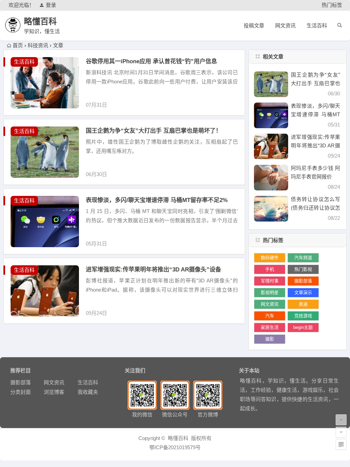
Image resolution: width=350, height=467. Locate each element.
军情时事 (270, 280)
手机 (269, 269)
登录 (51, 5)
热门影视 (303, 269)
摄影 (269, 339)
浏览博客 (54, 392)
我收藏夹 (88, 392)
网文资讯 (285, 25)
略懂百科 (40, 21)
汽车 (269, 315)
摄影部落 (303, 280)
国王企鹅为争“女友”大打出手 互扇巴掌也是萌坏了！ (153, 131)
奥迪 (303, 304)
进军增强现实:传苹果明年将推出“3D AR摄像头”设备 (153, 269)
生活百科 (317, 25)
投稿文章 (254, 25)
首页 (18, 45)
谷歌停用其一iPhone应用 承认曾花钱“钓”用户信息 (151, 61)
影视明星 (270, 292)
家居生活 (270, 327)
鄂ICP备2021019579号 (175, 447)
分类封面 (20, 392)
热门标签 (332, 5)
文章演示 (303, 292)
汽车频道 (303, 257)
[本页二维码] (341, 444)
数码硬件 (270, 257)
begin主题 (303, 327)
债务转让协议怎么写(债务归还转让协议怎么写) (315, 207)
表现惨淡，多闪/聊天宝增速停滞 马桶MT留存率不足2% (157, 200)
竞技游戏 (303, 315)
